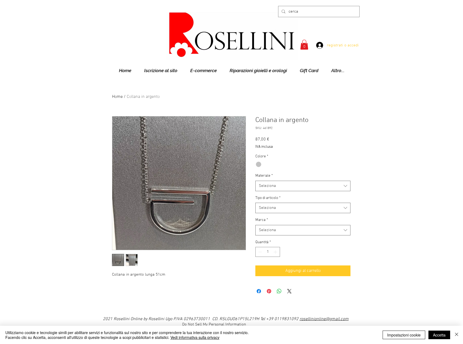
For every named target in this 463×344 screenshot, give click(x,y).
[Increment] (275, 252)
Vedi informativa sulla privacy (194, 337)
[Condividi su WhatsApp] (279, 291)
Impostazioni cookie (404, 335)
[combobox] (302, 186)
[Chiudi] (456, 335)
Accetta (439, 335)
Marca (261, 220)
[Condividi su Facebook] (259, 291)
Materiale (264, 175)
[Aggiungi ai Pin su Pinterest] (269, 291)
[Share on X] (289, 291)
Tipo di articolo (268, 198)
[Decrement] (259, 252)
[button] (304, 45)
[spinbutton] (267, 252)
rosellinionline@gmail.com (324, 319)
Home (117, 96)
